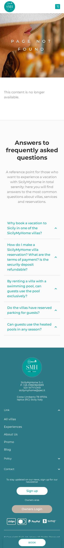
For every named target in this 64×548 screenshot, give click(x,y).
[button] (32, 542)
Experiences (13, 427)
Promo (9, 442)
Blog (7, 449)
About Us (11, 434)
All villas (10, 419)
